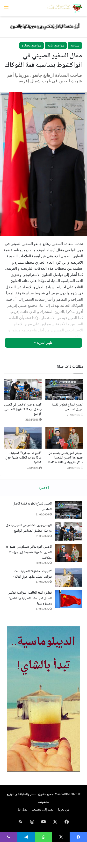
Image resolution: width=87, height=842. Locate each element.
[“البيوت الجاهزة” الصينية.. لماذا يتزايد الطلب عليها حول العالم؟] (23, 438)
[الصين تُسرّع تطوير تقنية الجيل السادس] (64, 389)
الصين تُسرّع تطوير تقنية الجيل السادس (67, 407)
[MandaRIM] (64, 8)
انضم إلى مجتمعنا (43, 809)
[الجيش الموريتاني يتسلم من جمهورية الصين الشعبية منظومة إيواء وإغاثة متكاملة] (64, 438)
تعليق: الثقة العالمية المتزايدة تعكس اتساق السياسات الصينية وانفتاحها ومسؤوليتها (30, 598)
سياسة (74, 45)
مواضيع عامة (55, 45)
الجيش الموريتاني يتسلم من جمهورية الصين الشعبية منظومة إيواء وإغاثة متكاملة (65, 457)
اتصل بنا (23, 809)
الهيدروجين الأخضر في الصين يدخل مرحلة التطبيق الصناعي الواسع (23, 409)
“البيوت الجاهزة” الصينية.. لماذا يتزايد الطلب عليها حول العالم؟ (23, 457)
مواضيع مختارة (31, 45)
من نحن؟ (63, 809)
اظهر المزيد (44, 342)
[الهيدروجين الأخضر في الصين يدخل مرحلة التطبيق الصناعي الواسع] (23, 389)
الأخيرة (43, 488)
